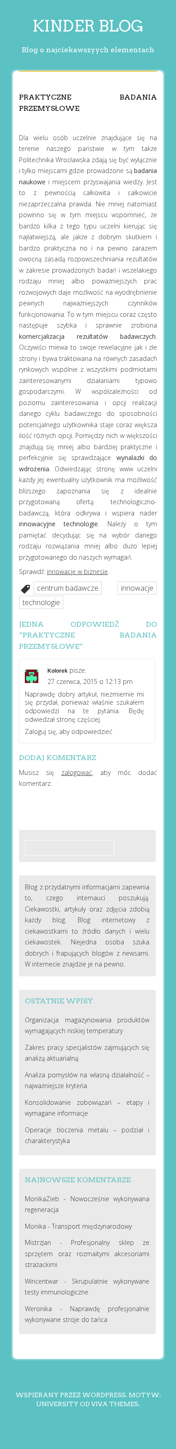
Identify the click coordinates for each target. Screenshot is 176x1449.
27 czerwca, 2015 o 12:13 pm (90, 681)
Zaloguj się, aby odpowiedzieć (68, 731)
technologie (41, 602)
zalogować (76, 772)
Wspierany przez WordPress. (71, 1395)
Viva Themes (115, 1404)
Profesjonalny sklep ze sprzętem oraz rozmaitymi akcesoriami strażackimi (87, 1253)
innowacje (137, 588)
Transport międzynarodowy (92, 1226)
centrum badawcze (67, 588)
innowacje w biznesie (77, 571)
